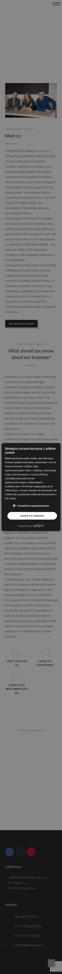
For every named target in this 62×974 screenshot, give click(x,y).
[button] (31, 506)
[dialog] (31, 487)
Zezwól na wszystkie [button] (32, 515)
